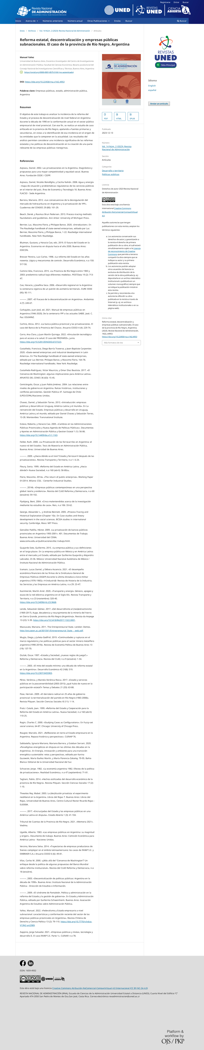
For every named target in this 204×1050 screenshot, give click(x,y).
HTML (119, 118)
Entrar (176, 2)
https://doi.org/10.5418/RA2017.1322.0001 (54, 620)
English (152, 85)
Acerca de (31, 20)
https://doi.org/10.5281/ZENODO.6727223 (40, 341)
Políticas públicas (110, 174)
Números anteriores (53, 20)
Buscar (128, 20)
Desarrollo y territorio (113, 170)
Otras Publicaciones (97, 20)
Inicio (18, 20)
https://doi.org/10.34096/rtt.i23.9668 (38, 602)
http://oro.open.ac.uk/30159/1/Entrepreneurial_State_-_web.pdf (51, 630)
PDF (106, 118)
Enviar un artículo (159, 103)
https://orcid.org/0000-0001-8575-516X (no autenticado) (49, 72)
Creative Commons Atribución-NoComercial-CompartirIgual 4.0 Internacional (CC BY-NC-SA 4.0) (100, 988)
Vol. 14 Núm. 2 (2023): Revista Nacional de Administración (64, 30)
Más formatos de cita (113, 342)
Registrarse (165, 2)
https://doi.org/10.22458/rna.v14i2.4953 (45, 81)
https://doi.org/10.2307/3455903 (36, 673)
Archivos (32, 30)
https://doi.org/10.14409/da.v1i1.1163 (38, 435)
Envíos (117, 20)
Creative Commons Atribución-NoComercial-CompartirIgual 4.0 (120, 212)
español (152, 90)
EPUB (132, 118)
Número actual (75, 20)
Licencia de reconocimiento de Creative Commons (124, 251)
